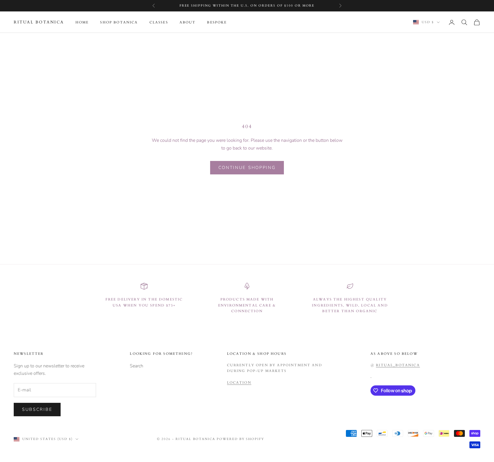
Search (136, 366)
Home (82, 22)
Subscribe (37, 409)
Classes (159, 22)
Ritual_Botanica (398, 365)
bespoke (217, 22)
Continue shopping (247, 167)
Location (239, 382)
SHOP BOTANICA (119, 22)
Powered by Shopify (240, 439)
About (188, 22)
